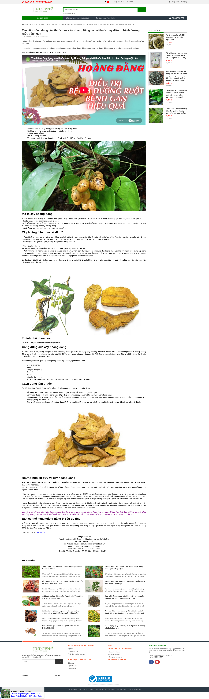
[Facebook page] (151, 662)
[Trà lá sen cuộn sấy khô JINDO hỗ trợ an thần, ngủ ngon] (156, 42)
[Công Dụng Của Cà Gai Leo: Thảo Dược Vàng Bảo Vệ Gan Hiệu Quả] (94, 571)
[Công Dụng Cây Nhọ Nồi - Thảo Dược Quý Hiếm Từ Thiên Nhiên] (31, 571)
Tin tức (57, 675)
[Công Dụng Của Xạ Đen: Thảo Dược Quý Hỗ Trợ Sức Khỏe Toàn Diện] (94, 586)
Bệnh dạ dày (72, 668)
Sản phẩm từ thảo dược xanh (120, 649)
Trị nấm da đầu (73, 651)
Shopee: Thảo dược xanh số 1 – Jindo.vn (83, 546)
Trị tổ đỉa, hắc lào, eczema (76, 654)
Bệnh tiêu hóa (72, 666)
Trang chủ (27, 24)
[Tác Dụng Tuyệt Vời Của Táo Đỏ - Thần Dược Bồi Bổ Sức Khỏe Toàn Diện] (31, 586)
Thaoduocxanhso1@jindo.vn (162, 655)
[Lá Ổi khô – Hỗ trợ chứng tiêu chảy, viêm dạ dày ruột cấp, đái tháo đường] (156, 115)
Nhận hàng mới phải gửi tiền (79, 18)
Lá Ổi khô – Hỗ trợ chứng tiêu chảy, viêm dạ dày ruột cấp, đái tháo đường (176, 111)
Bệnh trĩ (70, 649)
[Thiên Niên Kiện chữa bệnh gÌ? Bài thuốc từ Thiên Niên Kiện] (31, 631)
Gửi (59, 662)
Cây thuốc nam (52, 24)
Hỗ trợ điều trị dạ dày (115, 657)
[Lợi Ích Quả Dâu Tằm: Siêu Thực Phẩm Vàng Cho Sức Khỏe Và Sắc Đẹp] (31, 601)
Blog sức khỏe (119, 2)
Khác (110, 646)
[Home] (42, 9)
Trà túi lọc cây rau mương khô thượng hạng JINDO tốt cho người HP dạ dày (176, 55)
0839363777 (178, 18)
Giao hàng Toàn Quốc (106, 18)
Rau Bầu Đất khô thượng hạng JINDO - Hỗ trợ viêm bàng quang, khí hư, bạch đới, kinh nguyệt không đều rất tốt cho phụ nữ (176, 75)
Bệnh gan (71, 663)
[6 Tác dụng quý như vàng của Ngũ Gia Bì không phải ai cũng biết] (94, 631)
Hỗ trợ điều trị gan (114, 652)
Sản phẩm (26, 675)
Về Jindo (130, 2)
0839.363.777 (31, 2)
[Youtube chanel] (157, 662)
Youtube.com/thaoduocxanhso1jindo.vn (89, 544)
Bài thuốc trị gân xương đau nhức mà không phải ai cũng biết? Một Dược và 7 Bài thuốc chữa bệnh (60, 613)
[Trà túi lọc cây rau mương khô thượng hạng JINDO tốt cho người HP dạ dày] (156, 60)
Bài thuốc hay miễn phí (117, 660)
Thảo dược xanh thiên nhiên (79, 660)
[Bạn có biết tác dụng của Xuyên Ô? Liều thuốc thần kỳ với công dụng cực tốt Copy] (94, 601)
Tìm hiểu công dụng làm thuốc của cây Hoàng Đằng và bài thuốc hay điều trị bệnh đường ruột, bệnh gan (97, 24)
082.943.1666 (45, 2)
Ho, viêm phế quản (114, 654)
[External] (103, 679)
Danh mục (41, 18)
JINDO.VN (40, 532)
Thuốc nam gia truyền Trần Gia (81, 646)
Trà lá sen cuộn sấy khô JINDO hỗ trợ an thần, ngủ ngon (175, 37)
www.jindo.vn (88, 541)
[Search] (142, 9)
